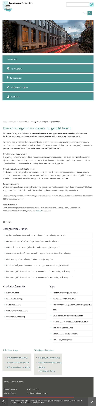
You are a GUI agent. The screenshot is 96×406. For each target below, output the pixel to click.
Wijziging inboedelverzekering (49, 362)
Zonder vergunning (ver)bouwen (65, 293)
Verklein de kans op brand (63, 328)
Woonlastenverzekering (15, 317)
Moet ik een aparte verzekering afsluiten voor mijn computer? (29, 259)
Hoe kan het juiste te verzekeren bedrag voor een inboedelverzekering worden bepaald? (40, 271)
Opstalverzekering (13, 305)
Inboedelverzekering (14, 299)
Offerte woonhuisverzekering (18, 367)
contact (39, 211)
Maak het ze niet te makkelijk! (64, 299)
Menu (84, 13)
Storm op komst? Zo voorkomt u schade (68, 316)
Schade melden (16, 78)
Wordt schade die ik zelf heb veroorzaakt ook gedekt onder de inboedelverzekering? (38, 253)
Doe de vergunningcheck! (62, 340)
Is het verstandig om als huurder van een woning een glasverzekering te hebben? (37, 265)
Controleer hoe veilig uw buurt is (65, 334)
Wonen (21, 121)
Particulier (12, 121)
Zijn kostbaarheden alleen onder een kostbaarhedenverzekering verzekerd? (35, 235)
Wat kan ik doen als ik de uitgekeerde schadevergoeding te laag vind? (32, 247)
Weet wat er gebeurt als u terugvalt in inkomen (70, 322)
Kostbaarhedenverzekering (16, 311)
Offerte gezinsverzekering (17, 358)
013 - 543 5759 (12, 59)
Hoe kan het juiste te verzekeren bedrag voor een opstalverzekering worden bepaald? (39, 277)
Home (4, 121)
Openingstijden (17, 69)
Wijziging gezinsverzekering (49, 358)
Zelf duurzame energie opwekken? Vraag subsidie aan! (72, 307)
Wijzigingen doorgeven (19, 87)
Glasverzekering (12, 293)
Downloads (15, 97)
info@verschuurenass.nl (38, 393)
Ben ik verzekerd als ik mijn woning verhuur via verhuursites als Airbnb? (33, 241)
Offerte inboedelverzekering (18, 362)
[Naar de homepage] (17, 6)
